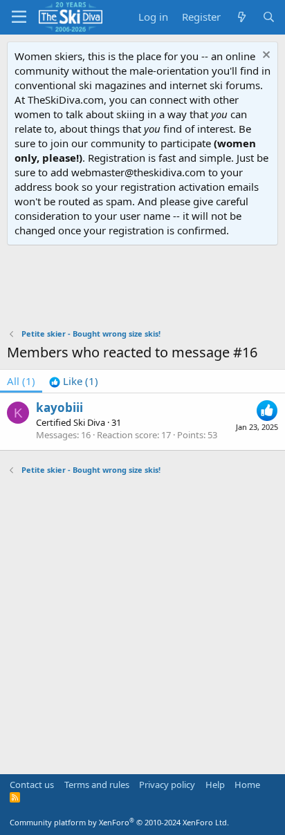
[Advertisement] (142, 286)
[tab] (73, 381)
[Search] (268, 17)
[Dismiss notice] (264, 56)
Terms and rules (96, 784)
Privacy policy (167, 784)
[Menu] (19, 17)
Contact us (32, 784)
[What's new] (241, 17)
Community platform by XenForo (119, 822)
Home (247, 784)
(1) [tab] (21, 381)
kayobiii (59, 407)
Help (215, 784)
